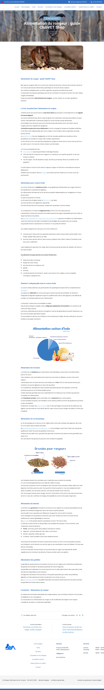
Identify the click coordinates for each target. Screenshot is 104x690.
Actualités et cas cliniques (53, 7)
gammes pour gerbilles (30, 580)
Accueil (16, 7)
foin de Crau (47, 200)
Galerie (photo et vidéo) (86, 7)
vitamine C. (24, 290)
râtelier (44, 173)
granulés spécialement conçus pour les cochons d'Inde (40, 218)
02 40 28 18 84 (60, 657)
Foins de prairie (28, 152)
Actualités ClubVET (70, 7)
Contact (99, 7)
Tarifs (34, 7)
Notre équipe (25, 7)
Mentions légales (43, 680)
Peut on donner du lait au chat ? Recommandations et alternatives (72, 629)
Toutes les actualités (9, 13)
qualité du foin (26, 136)
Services (40, 7)
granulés (26, 521)
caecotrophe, (41, 406)
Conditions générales (57, 680)
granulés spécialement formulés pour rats (36, 428)
